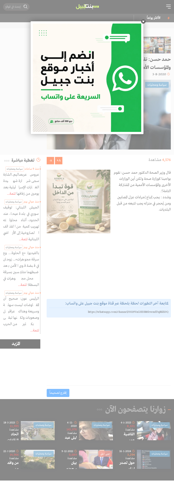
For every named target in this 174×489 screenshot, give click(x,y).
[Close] (143, 21)
